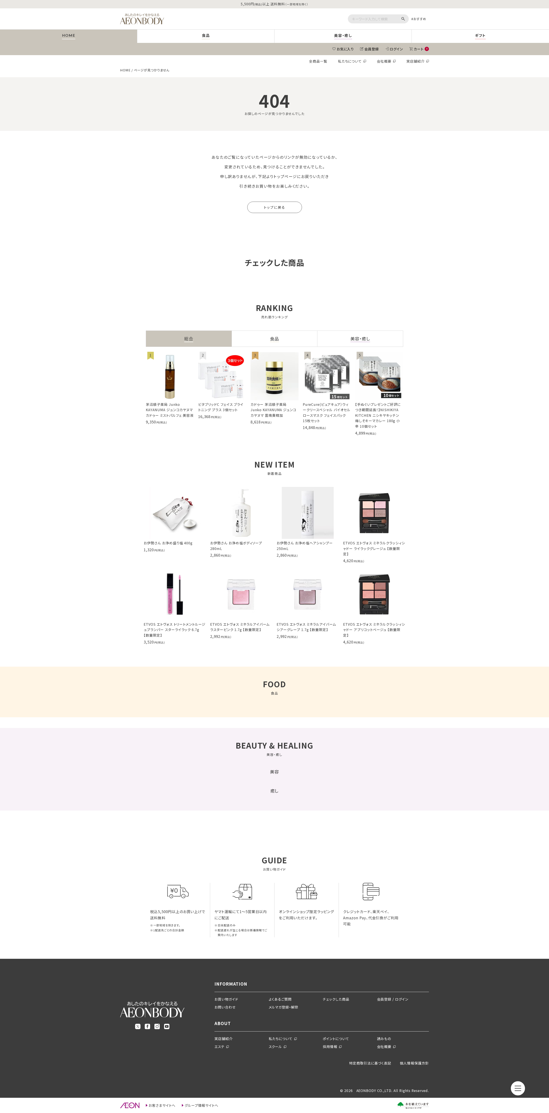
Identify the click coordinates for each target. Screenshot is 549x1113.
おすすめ (419, 19)
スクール (275, 1046)
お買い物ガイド (226, 999)
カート (420, 48)
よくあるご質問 (280, 999)
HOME (125, 70)
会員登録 (371, 48)
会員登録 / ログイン (393, 999)
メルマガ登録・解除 (284, 1007)
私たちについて (350, 61)
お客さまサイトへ (162, 1105)
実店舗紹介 (415, 61)
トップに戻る (274, 207)
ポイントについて (336, 1038)
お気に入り (345, 48)
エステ (219, 1046)
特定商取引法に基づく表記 (370, 1063)
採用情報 (330, 1046)
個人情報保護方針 (414, 1063)
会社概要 (384, 61)
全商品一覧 (318, 61)
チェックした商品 (336, 999)
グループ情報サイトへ (202, 1105)
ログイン (396, 48)
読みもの (384, 1038)
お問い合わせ (225, 1007)
